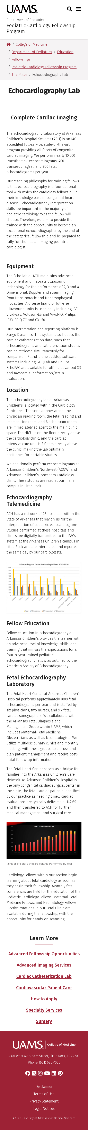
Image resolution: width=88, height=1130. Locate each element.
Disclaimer (44, 1086)
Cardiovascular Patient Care (44, 987)
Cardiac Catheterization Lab (44, 976)
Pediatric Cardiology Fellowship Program (41, 28)
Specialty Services (44, 1010)
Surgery (44, 1021)
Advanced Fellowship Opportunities (44, 954)
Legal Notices (44, 1108)
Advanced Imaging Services (44, 965)
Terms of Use (44, 1094)
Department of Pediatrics (25, 20)
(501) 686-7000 (49, 1062)
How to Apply (44, 999)
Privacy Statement (44, 1101)
